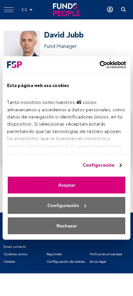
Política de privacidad (106, 254)
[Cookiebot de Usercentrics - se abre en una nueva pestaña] (97, 65)
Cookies (9, 261)
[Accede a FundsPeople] (110, 10)
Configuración (98, 165)
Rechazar (66, 225)
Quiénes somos (15, 254)
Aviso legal (98, 261)
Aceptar (66, 185)
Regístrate (54, 254)
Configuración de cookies (65, 261)
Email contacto (15, 247)
